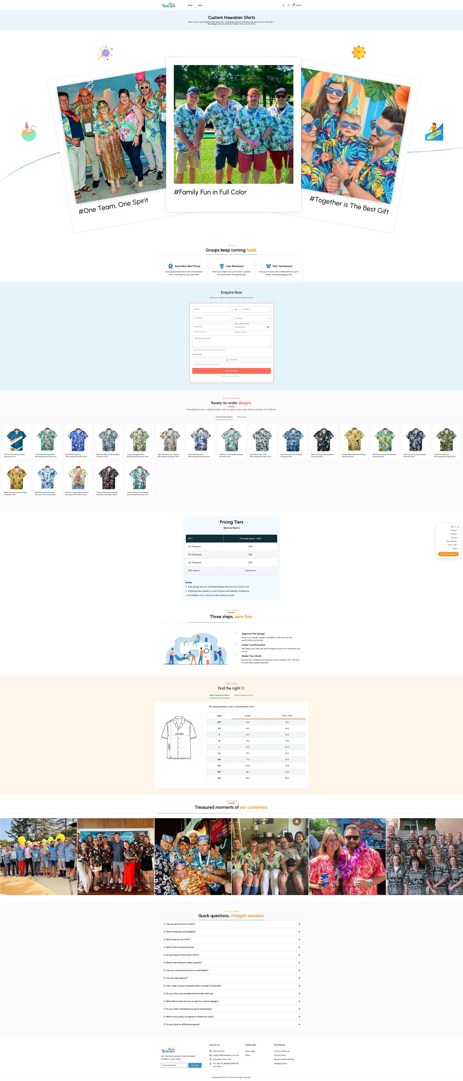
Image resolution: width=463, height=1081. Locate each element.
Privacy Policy (280, 1055)
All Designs (242, 417)
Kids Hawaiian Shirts (244, 695)
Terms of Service (282, 1051)
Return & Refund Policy (284, 1059)
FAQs (247, 1055)
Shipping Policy (280, 1063)
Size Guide (250, 1051)
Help (200, 5)
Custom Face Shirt (224, 417)
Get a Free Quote (447, 554)
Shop (190, 5)
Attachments (197, 354)
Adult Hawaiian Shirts (219, 695)
